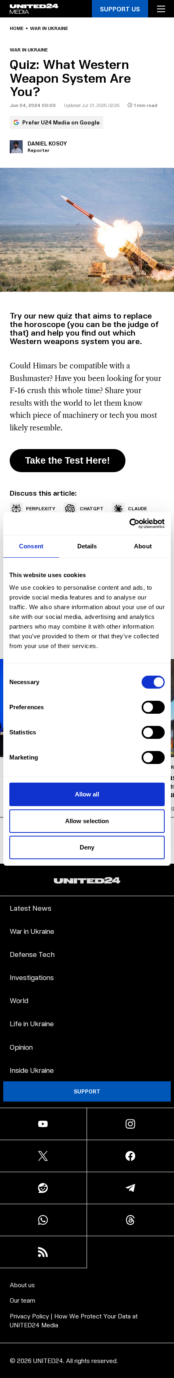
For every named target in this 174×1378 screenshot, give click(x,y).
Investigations (32, 977)
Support (87, 1091)
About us (22, 1284)
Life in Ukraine (32, 1023)
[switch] (153, 707)
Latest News (30, 908)
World (19, 1000)
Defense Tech (32, 954)
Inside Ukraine (32, 1070)
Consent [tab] (31, 546)
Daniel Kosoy (47, 143)
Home (16, 28)
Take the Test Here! (67, 460)
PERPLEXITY (40, 508)
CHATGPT (92, 508)
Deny (87, 847)
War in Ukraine (49, 28)
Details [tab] (87, 546)
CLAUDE (137, 508)
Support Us (120, 8)
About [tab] (143, 546)
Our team (22, 1300)
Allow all (87, 794)
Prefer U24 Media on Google (61, 122)
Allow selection (87, 820)
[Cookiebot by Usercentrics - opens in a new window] (129, 523)
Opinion (21, 1047)
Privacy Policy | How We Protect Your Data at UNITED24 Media (74, 1320)
